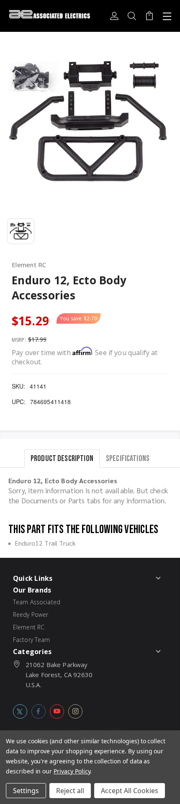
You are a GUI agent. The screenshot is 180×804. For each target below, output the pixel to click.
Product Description (62, 458)
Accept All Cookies (129, 790)
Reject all (70, 790)
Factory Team (31, 640)
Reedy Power (31, 614)
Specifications (127, 458)
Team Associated (36, 602)
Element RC (29, 627)
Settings (26, 790)
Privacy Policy (72, 771)
